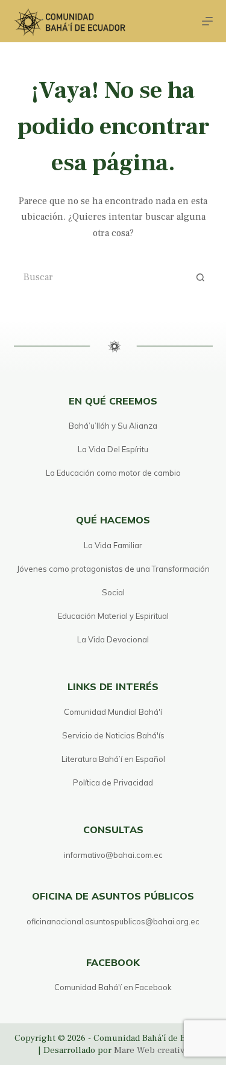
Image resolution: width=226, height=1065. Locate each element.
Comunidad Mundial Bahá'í (113, 712)
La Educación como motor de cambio (113, 473)
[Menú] (207, 21)
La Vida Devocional (113, 639)
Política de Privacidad (113, 782)
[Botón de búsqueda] (201, 277)
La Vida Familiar (113, 545)
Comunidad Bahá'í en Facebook (113, 987)
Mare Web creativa (151, 1050)
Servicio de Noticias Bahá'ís (113, 735)
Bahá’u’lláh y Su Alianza (113, 425)
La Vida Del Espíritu (113, 449)
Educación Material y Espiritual (113, 616)
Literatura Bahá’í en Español (113, 759)
